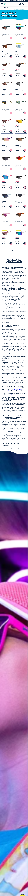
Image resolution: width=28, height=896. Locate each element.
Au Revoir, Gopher (18, 389)
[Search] (23, 4)
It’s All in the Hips (13, 395)
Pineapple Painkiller (6, 390)
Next (16, 250)
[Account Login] (20, 4)
